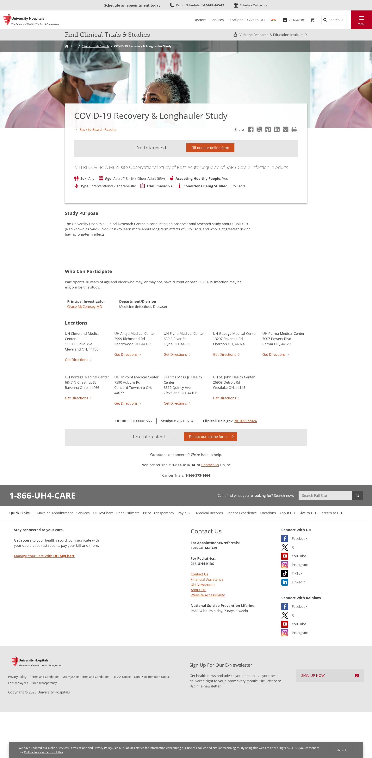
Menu (361, 24)
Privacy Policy (103, 748)
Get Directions (76, 359)
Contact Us (210, 465)
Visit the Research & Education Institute (271, 34)
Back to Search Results (97, 129)
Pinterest (268, 129)
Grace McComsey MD (84, 306)
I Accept (341, 750)
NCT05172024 (245, 421)
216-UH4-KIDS (202, 563)
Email (285, 129)
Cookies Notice (134, 748)
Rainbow (273, 19)
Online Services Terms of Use (67, 748)
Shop (312, 19)
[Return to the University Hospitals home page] (31, 20)
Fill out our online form (210, 147)
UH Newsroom (203, 584)
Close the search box (349, 20)
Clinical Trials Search (95, 46)
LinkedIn (277, 129)
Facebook (251, 129)
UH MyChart (296, 20)
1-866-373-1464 (197, 475)
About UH (198, 589)
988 (193, 610)
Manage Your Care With (44, 556)
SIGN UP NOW (313, 675)
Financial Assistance (207, 579)
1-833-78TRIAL (184, 465)
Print (294, 129)
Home (66, 46)
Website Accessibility (208, 595)
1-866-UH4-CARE (42, 495)
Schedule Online (251, 5)
